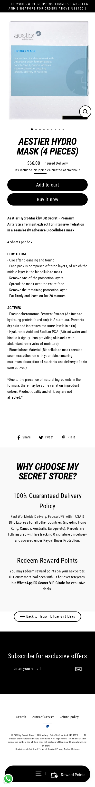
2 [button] (36, 130)
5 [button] (48, 130)
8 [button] (60, 130)
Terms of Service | (47, 749)
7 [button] (56, 130)
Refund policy (69, 717)
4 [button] (44, 130)
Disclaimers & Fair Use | (27, 749)
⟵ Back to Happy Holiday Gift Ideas (47, 616)
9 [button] (64, 130)
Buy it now (47, 199)
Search (21, 717)
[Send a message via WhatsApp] (8, 779)
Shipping (40, 170)
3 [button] (40, 130)
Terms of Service (43, 717)
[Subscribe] (78, 668)
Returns (75, 749)
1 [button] (32, 129)
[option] (47, 69)
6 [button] (52, 130)
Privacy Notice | (64, 749)
